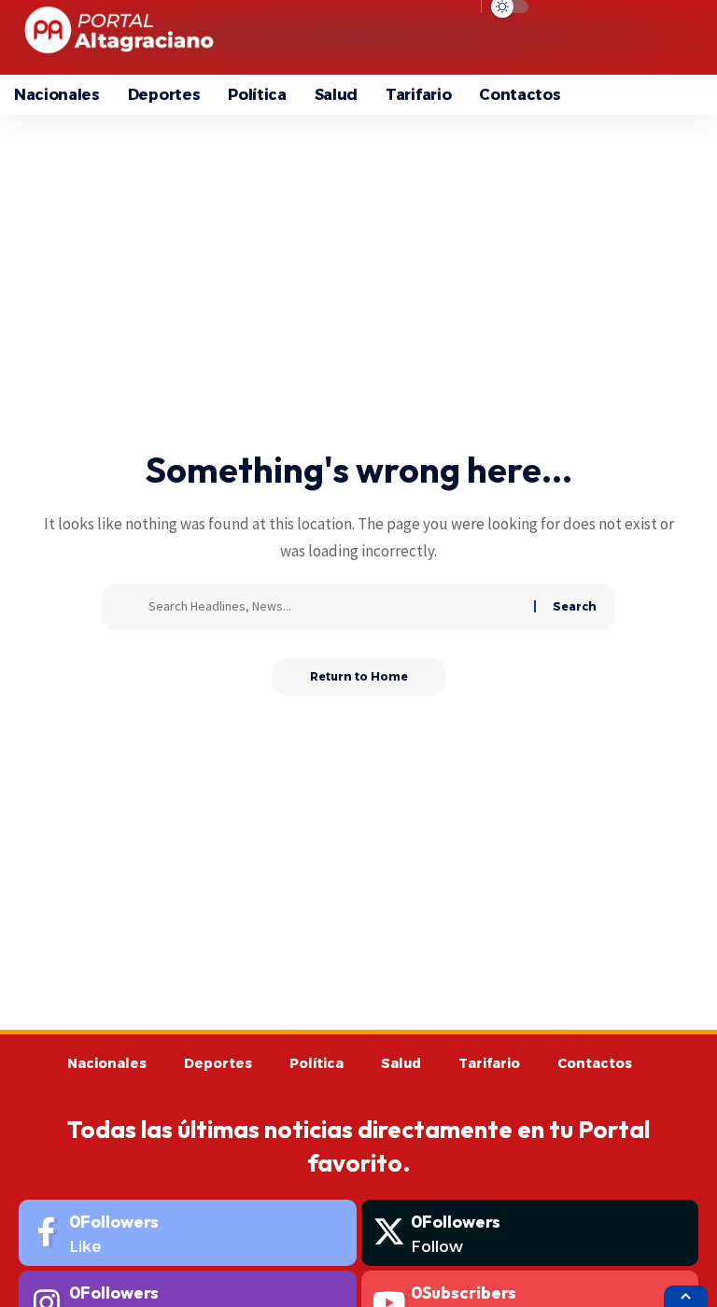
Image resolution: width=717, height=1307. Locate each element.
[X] (530, 1233)
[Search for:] (334, 606)
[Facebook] (188, 1233)
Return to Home (359, 676)
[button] (585, 37)
